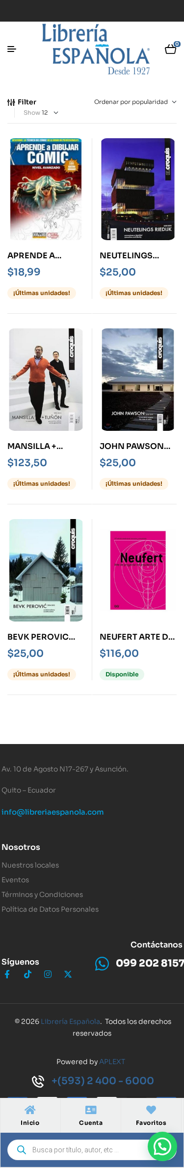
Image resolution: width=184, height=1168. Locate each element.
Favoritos (151, 1122)
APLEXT (112, 1061)
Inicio (30, 1122)
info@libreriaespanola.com (52, 812)
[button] (162, 1146)
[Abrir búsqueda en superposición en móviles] (92, 1150)
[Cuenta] (91, 1110)
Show (32, 112)
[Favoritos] (151, 1110)
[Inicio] (30, 1110)
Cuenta (91, 1122)
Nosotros (20, 847)
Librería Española (70, 1021)
